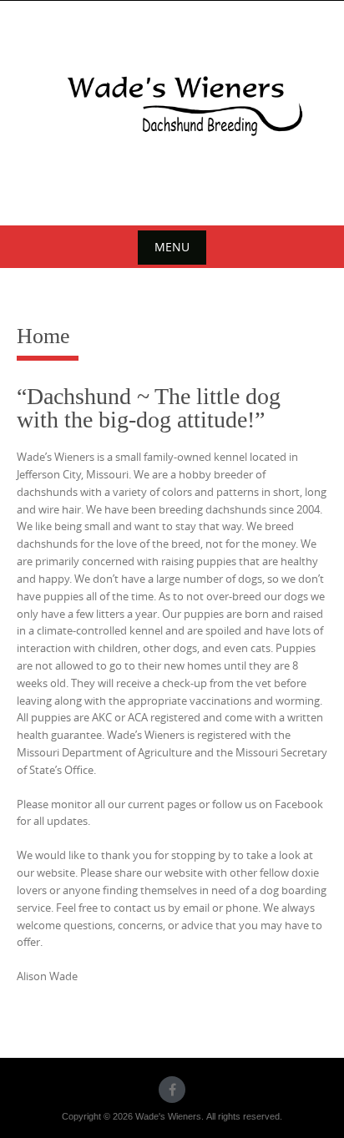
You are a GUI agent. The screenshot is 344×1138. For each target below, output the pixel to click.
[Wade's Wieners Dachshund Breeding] (172, 110)
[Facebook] (172, 1089)
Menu (172, 247)
